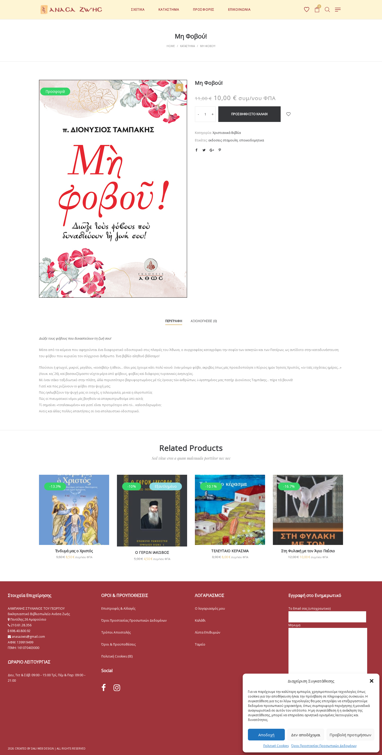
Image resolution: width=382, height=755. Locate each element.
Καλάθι (200, 620)
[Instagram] (117, 687)
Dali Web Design (42, 748)
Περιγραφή (173, 321)
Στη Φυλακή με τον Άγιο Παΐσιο (308, 550)
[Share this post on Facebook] (196, 150)
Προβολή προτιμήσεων (350, 734)
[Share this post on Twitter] (204, 150)
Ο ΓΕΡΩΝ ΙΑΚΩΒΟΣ (152, 552)
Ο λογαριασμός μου (210, 608)
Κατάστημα (187, 46)
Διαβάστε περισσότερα (152, 527)
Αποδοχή (266, 734)
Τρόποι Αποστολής (116, 632)
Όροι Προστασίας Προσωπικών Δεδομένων (324, 746)
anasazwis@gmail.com (28, 636)
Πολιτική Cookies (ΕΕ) (117, 656)
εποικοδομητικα (251, 140)
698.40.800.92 (19, 631)
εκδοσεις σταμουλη (223, 140)
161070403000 (28, 648)
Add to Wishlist (288, 114)
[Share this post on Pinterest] (219, 150)
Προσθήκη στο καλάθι (249, 114)
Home (171, 46)
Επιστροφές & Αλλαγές (118, 608)
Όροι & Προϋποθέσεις (118, 644)
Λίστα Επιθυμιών (207, 632)
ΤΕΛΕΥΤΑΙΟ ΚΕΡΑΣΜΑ (230, 550)
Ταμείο (200, 644)
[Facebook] (103, 688)
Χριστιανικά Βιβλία (227, 133)
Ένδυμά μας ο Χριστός (74, 550)
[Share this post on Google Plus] (212, 150)
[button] (371, 681)
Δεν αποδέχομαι (305, 734)
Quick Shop (74, 517)
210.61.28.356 (21, 625)
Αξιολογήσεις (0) (204, 321)
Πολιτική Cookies (276, 746)
